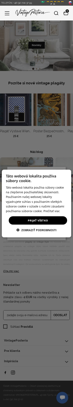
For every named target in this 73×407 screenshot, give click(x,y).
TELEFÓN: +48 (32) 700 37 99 (16, 3)
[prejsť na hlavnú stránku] (32, 13)
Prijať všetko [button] (38, 220)
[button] (7, 13)
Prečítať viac (51, 211)
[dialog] (36, 203)
